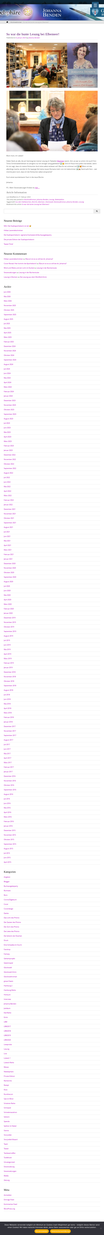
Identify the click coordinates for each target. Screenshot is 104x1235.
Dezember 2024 (9, 346)
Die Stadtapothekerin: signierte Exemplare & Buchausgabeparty (28, 235)
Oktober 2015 (9, 839)
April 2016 (7, 812)
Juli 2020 (7, 586)
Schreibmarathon (10, 1112)
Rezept (6, 1085)
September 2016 (10, 790)
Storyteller (8, 1135)
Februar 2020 (9, 609)
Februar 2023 (9, 446)
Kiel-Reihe (7, 1013)
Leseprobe (8, 1044)
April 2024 (7, 382)
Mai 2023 (7, 432)
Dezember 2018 (9, 672)
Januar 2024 (8, 396)
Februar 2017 (9, 767)
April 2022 (7, 491)
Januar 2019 (8, 667)
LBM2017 (7, 1026)
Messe (6, 1067)
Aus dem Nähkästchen (23, 202)
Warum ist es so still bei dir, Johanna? (39, 259)
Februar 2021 (9, 554)
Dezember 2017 (9, 726)
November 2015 (10, 835)
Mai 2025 (7, 328)
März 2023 (8, 441)
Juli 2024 (7, 369)
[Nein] (101, 1228)
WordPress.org (9, 1209)
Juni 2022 (7, 482)
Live (5, 1053)
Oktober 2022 (9, 464)
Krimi (6, 1017)
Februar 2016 (9, 821)
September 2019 (10, 631)
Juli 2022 (7, 477)
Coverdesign (8, 909)
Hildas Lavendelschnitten (13, 230)
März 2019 (8, 658)
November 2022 (10, 459)
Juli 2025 (7, 323)
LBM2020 (7, 1040)
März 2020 (8, 604)
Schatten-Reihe (9, 1103)
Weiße (6, 1176)
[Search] (96, 211)
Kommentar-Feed (10, 1204)
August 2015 (8, 848)
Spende (7, 1121)
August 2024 (8, 364)
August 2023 (8, 419)
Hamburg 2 (8, 986)
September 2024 (10, 360)
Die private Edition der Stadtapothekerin (19, 239)
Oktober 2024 (9, 355)
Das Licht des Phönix (11, 918)
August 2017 (8, 740)
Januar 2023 (8, 450)
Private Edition (9, 1076)
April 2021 (7, 545)
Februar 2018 (9, 717)
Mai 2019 (7, 649)
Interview (7, 999)
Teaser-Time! (8, 244)
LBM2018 (7, 1031)
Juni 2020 (7, 590)
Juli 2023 (7, 423)
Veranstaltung (9, 1166)
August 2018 (8, 690)
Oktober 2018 (9, 681)
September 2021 (10, 523)
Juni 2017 (7, 749)
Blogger (7, 881)
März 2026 (8, 301)
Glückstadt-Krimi (10, 972)
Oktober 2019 (9, 627)
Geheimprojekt (9, 958)
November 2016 (10, 781)
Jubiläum (7, 1008)
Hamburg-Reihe (10, 990)
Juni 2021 (7, 536)
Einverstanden (42, 1231)
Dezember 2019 (9, 618)
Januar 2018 (8, 722)
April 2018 (7, 708)
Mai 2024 (7, 378)
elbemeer (41, 202)
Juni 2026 (7, 292)
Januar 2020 (8, 613)
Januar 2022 (8, 504)
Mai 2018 (7, 704)
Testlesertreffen (9, 1153)
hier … (37, 188)
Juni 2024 (7, 373)
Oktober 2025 (9, 310)
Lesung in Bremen (10, 277)
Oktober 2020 (9, 572)
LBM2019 (7, 1035)
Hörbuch (7, 995)
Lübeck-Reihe (9, 1062)
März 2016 (8, 817)
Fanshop (7, 949)
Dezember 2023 (9, 400)
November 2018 (10, 676)
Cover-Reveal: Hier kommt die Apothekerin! (20, 263)
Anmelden (8, 1195)
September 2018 (10, 685)
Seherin (7, 1117)
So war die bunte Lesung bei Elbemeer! (35, 204)
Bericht (34, 202)
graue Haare (8, 981)
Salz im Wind (8, 1099)
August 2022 (8, 473)
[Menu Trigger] (95, 5)
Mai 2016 (7, 808)
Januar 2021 (8, 559)
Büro (5, 895)
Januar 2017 (8, 771)
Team (6, 1144)
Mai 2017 (7, 753)
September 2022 (10, 468)
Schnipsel (7, 1108)
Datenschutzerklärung (60, 1231)
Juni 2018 (7, 699)
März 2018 (8, 713)
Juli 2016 (7, 799)
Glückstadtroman (30, 199)
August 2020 (8, 581)
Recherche (8, 1081)
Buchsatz (7, 890)
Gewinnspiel (8, 963)
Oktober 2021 (9, 518)
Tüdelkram (8, 1157)
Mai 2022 (7, 486)
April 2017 (7, 758)
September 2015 (10, 844)
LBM (5, 1022)
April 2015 (7, 862)
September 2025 (10, 314)
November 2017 (10, 731)
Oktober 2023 (9, 409)
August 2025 (8, 319)
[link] (60, 161)
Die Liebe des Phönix (11, 931)
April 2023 (7, 437)
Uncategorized (9, 1162)
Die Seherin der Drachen (13, 936)
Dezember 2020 (9, 563)
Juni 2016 (7, 803)
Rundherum (8, 1094)
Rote (5, 1090)
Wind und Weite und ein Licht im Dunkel (19, 268)
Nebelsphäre (59, 199)
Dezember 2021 (9, 509)
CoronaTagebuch (10, 899)
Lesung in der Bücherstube (47, 268)
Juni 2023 (7, 427)
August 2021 (8, 527)
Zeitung (7, 1180)
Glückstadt (49, 202)
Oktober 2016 (9, 785)
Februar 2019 (9, 663)
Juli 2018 (7, 695)
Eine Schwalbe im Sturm (13, 945)
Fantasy (7, 954)
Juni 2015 (7, 857)
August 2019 (8, 636)
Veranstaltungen (10, 272)
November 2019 (10, 622)
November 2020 (10, 568)
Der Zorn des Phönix (11, 927)
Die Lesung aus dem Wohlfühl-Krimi (33, 277)
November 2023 (10, 405)
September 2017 (10, 735)
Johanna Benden (34, 38)
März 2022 (8, 495)
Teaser (6, 1148)
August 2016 (8, 794)
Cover (6, 904)
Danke (6, 913)
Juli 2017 (7, 744)
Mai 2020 (7, 595)
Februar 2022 (9, 500)
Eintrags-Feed (9, 1199)
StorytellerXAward (11, 1139)
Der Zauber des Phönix (12, 922)
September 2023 (10, 414)
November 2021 (10, 514)
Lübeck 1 (7, 1058)
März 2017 (8, 762)
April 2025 (7, 332)
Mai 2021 (7, 541)
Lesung (51, 199)
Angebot (7, 877)
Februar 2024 (9, 391)
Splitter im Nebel (10, 1126)
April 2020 (7, 599)
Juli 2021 (7, 532)
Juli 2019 (7, 640)
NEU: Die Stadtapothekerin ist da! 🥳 (17, 226)
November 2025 (10, 305)
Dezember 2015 (9, 830)
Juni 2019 (7, 645)
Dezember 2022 (9, 455)
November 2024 (10, 351)
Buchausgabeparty (11, 886)
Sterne (6, 1130)
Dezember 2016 (9, 776)
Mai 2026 (7, 296)
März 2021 (8, 550)
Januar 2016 (8, 826)
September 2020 (10, 577)
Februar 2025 (9, 342)
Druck (6, 940)
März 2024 (8, 387)
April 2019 (7, 654)
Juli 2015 (7, 853)
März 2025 (8, 337)
